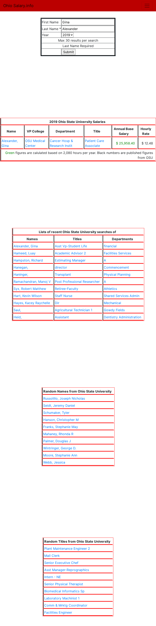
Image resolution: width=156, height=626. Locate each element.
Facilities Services (117, 253)
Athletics (110, 289)
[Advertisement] (78, 89)
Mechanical (112, 303)
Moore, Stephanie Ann (60, 455)
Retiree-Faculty (66, 289)
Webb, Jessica (54, 462)
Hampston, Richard (28, 260)
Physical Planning (117, 274)
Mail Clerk (52, 556)
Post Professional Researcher (77, 282)
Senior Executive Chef (61, 563)
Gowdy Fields (114, 310)
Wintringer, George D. (59, 448)
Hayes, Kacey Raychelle (32, 303)
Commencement (116, 267)
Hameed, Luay (25, 253)
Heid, (18, 317)
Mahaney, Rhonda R (58, 434)
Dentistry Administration (122, 317)
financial (110, 246)
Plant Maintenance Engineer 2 (67, 548)
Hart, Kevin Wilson (28, 296)
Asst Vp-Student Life (71, 246)
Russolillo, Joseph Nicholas (64, 398)
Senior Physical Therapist (63, 584)
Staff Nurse (63, 296)
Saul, (17, 310)
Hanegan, (21, 267)
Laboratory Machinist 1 (61, 598)
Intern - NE (52, 577)
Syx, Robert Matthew (30, 289)
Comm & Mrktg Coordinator (65, 605)
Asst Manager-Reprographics (66, 570)
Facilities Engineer (58, 612)
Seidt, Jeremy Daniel (59, 405)
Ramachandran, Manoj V (32, 282)
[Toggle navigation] (147, 6)
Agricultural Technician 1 (73, 310)
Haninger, (21, 274)
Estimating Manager (70, 260)
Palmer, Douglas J (57, 441)
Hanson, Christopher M (61, 420)
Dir (57, 303)
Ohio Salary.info (18, 5)
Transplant (63, 274)
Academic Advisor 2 (70, 253)
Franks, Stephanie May (60, 427)
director (61, 267)
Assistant (62, 317)
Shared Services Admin (121, 296)
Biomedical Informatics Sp (64, 591)
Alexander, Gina (26, 246)
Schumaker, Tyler (56, 413)
